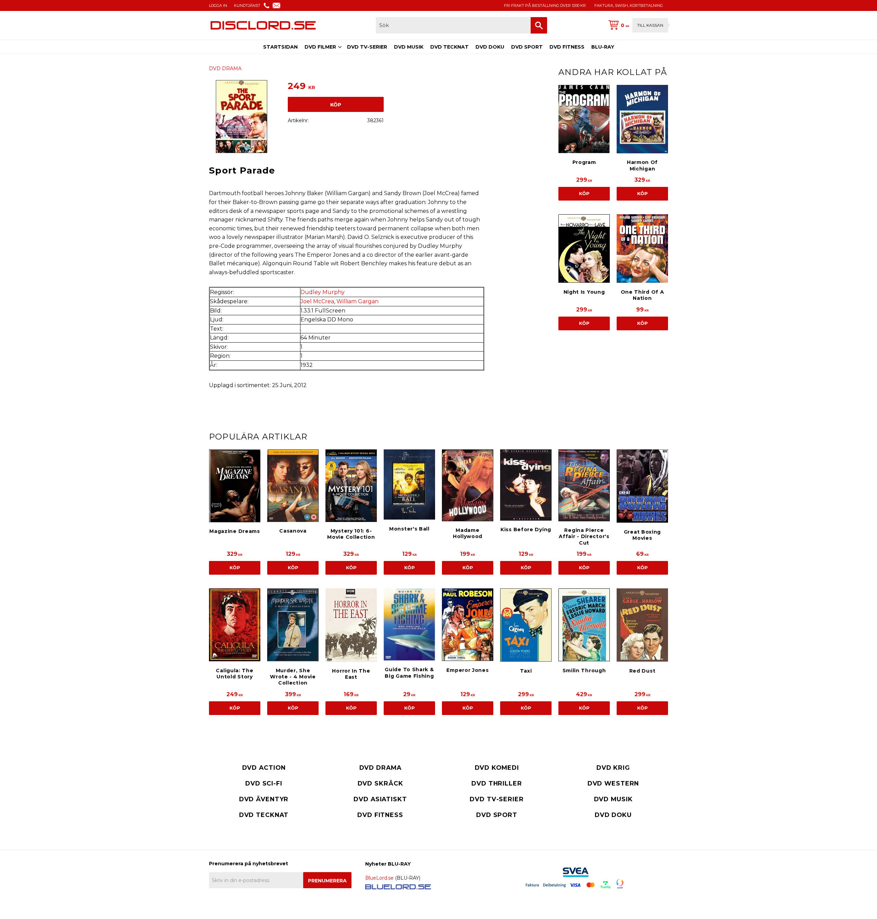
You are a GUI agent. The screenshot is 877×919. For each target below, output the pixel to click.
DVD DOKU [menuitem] (489, 47)
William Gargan (357, 301)
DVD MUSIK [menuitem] (408, 47)
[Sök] (539, 25)
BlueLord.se (379, 878)
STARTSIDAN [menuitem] (280, 47)
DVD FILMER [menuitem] (320, 47)
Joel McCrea (317, 301)
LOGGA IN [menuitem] (218, 5)
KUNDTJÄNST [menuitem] (247, 5)
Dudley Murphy (322, 292)
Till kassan (650, 25)
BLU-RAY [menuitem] (602, 47)
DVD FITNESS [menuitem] (566, 47)
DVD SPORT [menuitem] (527, 47)
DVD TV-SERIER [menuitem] (367, 47)
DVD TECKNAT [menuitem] (449, 47)
